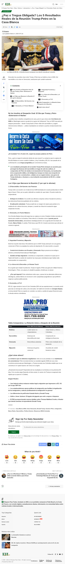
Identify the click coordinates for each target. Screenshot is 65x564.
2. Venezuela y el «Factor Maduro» (24, 105)
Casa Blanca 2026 (21, 408)
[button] (3, 4)
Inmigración (14, 545)
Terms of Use (27, 436)
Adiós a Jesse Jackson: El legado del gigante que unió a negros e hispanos (34, 396)
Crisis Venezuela (31, 408)
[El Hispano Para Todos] (8, 4)
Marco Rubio (12, 411)
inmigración (58, 408)
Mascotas (13, 537)
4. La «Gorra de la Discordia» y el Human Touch (49, 95)
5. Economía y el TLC (47, 99)
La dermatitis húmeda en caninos (21, 535)
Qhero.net (10, 561)
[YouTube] (60, 554)
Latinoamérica (6, 11)
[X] (57, 554)
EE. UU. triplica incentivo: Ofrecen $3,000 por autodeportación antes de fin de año (35, 543)
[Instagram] (62, 554)
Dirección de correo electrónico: (14, 427)
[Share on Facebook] (9, 27)
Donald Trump (41, 408)
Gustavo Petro (50, 408)
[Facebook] (55, 554)
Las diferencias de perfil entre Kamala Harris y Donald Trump (30, 393)
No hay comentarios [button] (55, 486)
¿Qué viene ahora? (44, 107)
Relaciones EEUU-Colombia (42, 411)
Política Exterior (28, 411)
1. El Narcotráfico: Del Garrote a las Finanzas (23, 101)
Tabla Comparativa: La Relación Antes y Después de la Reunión (49, 103)
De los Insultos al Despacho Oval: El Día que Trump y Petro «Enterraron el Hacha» (21, 91)
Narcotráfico (19, 411)
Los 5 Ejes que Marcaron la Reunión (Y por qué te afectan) (22, 97)
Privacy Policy (55, 436)
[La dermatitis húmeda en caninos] (6, 537)
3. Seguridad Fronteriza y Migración (46, 90)
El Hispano (5, 31)
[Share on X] (12, 27)
